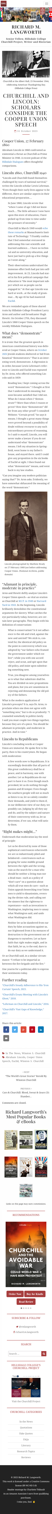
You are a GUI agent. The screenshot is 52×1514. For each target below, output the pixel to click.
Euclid (11, 300)
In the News (13, 1053)
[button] (21, 1298)
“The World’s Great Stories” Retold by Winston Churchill (26, 1076)
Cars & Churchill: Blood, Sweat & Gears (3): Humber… (26, 1092)
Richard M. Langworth (3, 4)
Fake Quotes (26, 1422)
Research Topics (26, 1440)
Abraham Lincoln (15, 1057)
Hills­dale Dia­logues (12, 161)
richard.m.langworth (27, 1321)
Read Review (35, 1291)
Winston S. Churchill (33, 1053)
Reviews (26, 1446)
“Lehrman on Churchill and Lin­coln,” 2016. (25, 1004)
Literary (26, 1434)
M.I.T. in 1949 (26, 601)
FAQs (26, 1428)
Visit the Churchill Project (26, 1390)
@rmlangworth (27, 1316)
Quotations (26, 1417)
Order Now (16, 1291)
